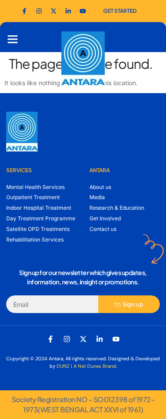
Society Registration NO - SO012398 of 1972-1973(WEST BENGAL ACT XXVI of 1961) (83, 404)
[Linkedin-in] (100, 339)
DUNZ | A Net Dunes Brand (86, 366)
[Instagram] (67, 339)
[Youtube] (83, 11)
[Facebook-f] (24, 11)
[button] (12, 39)
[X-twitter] (83, 339)
